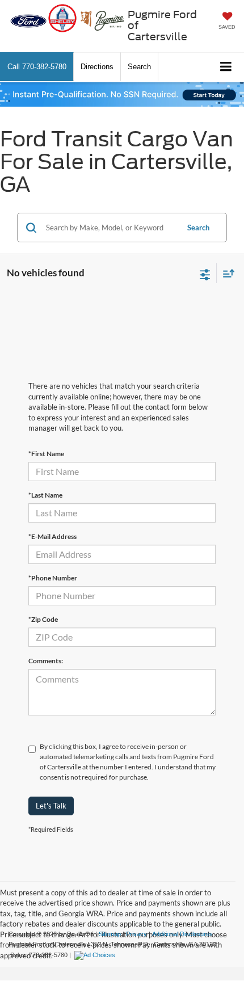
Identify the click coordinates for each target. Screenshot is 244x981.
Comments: (45, 660)
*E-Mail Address (52, 536)
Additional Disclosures (182, 934)
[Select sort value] (226, 273)
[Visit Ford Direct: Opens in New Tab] (96, 954)
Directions (97, 66)
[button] (37, 66)
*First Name (46, 453)
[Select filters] (205, 273)
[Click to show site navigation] (226, 67)
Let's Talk (51, 805)
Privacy (136, 934)
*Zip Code (43, 619)
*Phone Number (52, 578)
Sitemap (110, 934)
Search (198, 227)
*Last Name (45, 495)
